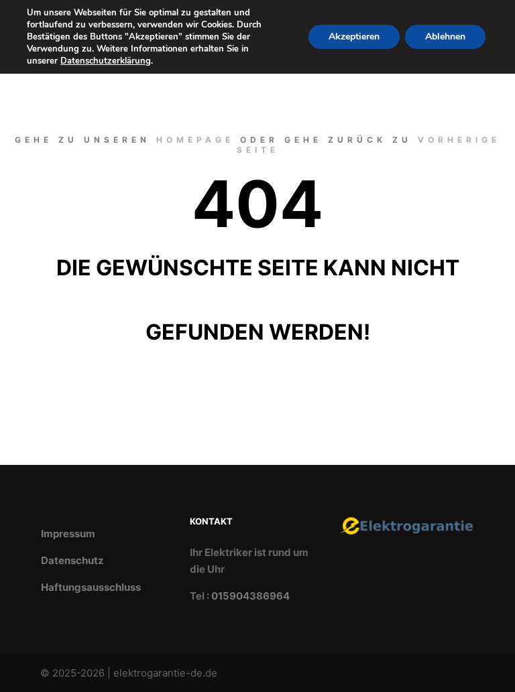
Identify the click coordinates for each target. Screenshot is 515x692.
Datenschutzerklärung (105, 61)
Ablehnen (445, 36)
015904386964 (250, 596)
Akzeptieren (354, 36)
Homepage (195, 140)
